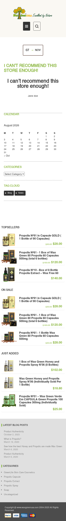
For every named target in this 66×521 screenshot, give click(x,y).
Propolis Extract (12, 481)
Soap (6, 489)
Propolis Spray (11, 485)
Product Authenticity (14, 431)
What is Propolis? (12, 438)
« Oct (7, 155)
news (21, 193)
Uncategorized (11, 494)
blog (10, 193)
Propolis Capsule (12, 476)
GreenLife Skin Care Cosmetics (19, 472)
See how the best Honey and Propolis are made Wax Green (33, 446)
